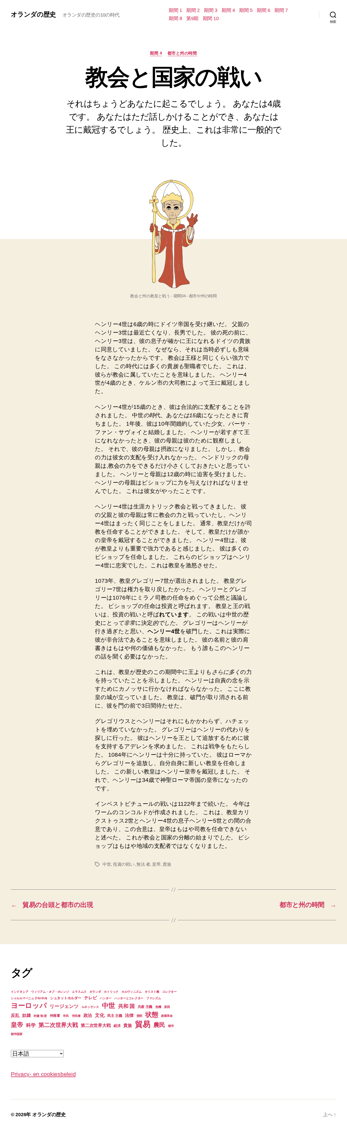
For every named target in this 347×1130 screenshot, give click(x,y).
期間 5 (245, 10)
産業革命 (167, 1015)
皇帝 (156, 864)
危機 (158, 1006)
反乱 (15, 1015)
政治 (87, 1015)
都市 (171, 1025)
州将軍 (55, 1016)
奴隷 (26, 1015)
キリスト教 (152, 991)
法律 (129, 1015)
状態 (151, 1014)
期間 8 (175, 18)
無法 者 (143, 864)
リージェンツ (64, 1006)
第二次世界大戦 (58, 1025)
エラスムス (79, 991)
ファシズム (153, 998)
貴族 (167, 864)
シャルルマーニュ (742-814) (29, 998)
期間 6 (263, 10)
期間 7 (281, 10)
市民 (66, 1015)
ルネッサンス (90, 1006)
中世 (106, 864)
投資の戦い (123, 864)
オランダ (95, 991)
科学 (31, 1025)
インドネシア (19, 991)
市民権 (76, 1015)
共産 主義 (145, 1007)
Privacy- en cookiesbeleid (43, 1074)
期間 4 (228, 10)
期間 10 (211, 18)
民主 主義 (114, 1016)
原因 (167, 1006)
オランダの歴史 (33, 14)
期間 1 (175, 10)
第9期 (192, 18)
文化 (99, 1015)
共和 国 (126, 1006)
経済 (117, 1026)
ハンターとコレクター (128, 998)
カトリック (111, 991)
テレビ (90, 997)
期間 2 (193, 10)
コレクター (169, 991)
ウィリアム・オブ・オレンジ (50, 991)
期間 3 (210, 10)
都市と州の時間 (182, 53)
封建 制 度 (40, 1015)
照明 (139, 1015)
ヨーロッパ (29, 1005)
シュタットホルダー (65, 998)
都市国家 (17, 1034)
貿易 (142, 1024)
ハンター (105, 998)
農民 (159, 1024)
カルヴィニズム (131, 991)
